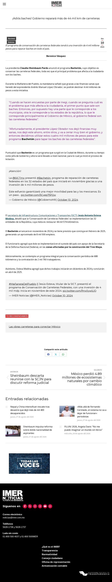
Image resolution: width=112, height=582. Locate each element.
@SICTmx (18, 178)
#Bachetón (44, 178)
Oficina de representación (56, 562)
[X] (30, 506)
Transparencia (50, 550)
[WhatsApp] (50, 506)
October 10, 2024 (68, 199)
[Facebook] (25, 506)
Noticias (11, 42)
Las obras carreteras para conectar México (34, 326)
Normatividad (49, 554)
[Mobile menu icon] (4, 4)
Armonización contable (54, 565)
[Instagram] (35, 506)
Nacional (11, 39)
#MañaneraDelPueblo (22, 284)
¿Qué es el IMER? (51, 546)
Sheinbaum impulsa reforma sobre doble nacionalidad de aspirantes (37, 430)
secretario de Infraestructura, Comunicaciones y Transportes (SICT (42, 215)
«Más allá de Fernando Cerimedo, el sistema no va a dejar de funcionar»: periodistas (91, 411)
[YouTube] (45, 506)
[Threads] (40, 506)
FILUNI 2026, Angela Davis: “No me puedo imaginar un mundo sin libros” (83, 428)
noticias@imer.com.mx (14, 517)
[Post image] (6, 407)
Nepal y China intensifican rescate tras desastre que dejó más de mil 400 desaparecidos (30, 410)
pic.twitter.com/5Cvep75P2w (38, 195)
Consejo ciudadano (52, 558)
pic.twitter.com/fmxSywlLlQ (79, 290)
